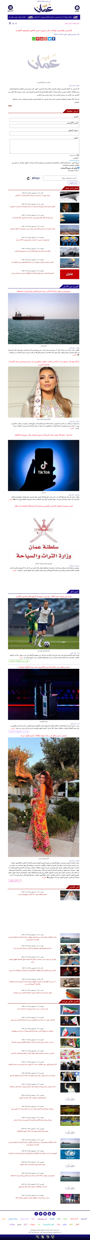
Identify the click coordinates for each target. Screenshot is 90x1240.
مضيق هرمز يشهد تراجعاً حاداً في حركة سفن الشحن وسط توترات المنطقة (43, 291)
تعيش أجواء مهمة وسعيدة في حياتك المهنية (32, 1164)
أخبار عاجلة (68, 23)
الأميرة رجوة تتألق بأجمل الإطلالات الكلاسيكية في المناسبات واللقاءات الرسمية (32, 970)
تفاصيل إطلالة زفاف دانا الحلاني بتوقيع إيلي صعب (32, 894)
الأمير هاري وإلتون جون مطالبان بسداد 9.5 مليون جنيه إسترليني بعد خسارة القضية (32, 1064)
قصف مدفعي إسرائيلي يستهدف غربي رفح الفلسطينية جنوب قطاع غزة (32, 262)
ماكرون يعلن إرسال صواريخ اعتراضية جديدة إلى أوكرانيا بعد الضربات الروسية (32, 206)
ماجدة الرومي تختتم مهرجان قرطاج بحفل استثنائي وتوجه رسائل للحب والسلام (33, 1086)
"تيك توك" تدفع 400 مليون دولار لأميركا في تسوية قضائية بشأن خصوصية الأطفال (44, 435)
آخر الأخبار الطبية (14, 881)
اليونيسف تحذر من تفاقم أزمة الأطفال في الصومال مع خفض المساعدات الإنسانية (33, 1153)
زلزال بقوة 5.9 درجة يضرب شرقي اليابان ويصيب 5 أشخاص (62, 17)
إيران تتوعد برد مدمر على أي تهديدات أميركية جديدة (32, 1009)
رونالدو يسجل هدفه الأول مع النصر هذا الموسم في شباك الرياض (33, 1120)
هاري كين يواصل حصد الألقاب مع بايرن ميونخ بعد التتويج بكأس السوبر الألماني (43, 596)
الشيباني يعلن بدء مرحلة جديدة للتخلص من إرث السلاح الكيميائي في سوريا (33, 1020)
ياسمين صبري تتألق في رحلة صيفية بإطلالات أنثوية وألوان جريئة (44, 736)
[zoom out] (16, 23)
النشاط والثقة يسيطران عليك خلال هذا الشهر (32, 1098)
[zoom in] (10, 23)
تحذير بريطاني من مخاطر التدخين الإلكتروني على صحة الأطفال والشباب (44, 667)
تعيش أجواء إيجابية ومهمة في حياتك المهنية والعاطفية (32, 1131)
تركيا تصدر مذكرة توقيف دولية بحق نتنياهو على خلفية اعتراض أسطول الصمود (32, 1075)
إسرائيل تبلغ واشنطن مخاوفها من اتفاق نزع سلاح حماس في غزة (32, 948)
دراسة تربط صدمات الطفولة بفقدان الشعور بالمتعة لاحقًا (33, 1198)
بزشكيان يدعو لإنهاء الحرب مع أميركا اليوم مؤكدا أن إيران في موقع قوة (33, 1031)
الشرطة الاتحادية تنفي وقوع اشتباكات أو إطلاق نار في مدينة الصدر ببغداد (32, 273)
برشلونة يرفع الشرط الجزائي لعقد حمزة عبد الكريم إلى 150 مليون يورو (33, 1109)
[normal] (13, 23)
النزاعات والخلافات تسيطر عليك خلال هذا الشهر (32, 1186)
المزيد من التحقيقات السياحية (18, 661)
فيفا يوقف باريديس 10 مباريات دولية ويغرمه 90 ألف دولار (32, 240)
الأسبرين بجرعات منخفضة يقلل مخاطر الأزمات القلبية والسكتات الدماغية (32, 1053)
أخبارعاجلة (76, 23)
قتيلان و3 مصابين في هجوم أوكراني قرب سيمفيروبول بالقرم (32, 251)
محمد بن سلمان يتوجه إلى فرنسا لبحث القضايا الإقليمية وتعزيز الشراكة (33, 1042)
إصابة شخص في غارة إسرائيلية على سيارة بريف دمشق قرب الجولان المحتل (32, 229)
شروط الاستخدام (74, 160)
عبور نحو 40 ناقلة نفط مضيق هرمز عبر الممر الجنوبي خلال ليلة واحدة (32, 217)
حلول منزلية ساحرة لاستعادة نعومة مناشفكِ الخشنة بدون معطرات (32, 992)
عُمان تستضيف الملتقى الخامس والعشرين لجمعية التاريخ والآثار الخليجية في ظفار (43, 506)
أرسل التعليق (73, 183)
